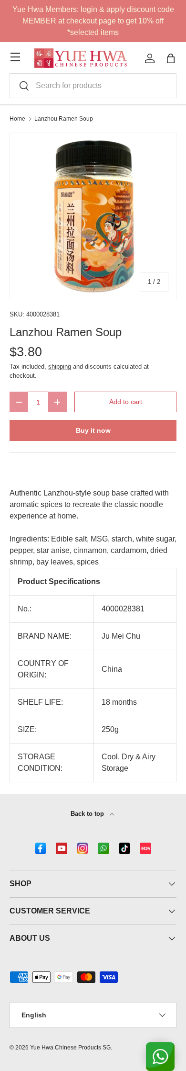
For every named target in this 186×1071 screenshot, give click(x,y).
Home (17, 118)
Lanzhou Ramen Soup (63, 118)
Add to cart (125, 402)
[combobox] (93, 86)
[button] (170, 58)
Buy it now (93, 430)
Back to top (88, 813)
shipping (59, 366)
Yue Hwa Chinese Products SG (70, 1047)
